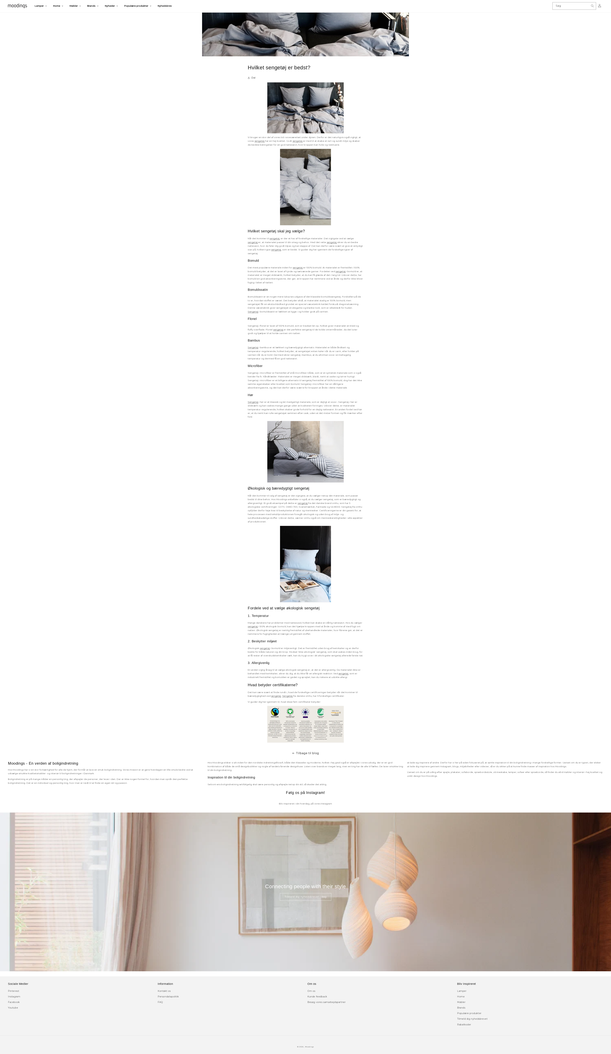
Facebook (14, 1002)
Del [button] (253, 77)
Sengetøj (253, 311)
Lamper (462, 991)
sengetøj (260, 141)
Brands (461, 1007)
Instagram (14, 996)
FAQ (160, 1002)
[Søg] (592, 5)
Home (461, 996)
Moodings (309, 1047)
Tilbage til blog (307, 753)
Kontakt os (164, 991)
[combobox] (574, 6)
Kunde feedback (317, 996)
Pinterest (13, 991)
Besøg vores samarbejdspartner (326, 1002)
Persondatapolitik (168, 996)
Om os (311, 991)
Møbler (461, 1002)
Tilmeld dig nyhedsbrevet (472, 1018)
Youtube (13, 1007)
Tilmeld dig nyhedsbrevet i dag (306, 896)
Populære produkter (469, 1013)
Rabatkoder (464, 1024)
